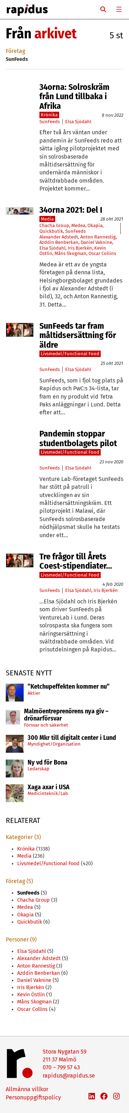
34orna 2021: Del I (70, 210)
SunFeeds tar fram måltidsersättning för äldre (77, 335)
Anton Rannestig (98, 237)
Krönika (49, 114)
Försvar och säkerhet (46, 725)
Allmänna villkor (27, 1089)
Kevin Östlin (31, 995)
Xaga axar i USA (49, 787)
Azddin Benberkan (58, 242)
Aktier (34, 693)
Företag (15, 51)
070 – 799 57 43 (61, 1067)
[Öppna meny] (119, 9)
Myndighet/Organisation (54, 744)
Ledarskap (38, 768)
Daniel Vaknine (96, 242)
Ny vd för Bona (47, 762)
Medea (78, 225)
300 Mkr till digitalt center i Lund (72, 738)
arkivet (55, 33)
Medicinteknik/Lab (48, 793)
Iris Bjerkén (80, 248)
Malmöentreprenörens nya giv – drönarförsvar (66, 715)
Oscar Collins (102, 253)
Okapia (94, 225)
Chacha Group (54, 225)
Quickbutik (51, 231)
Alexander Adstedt (58, 237)
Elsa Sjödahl (78, 121)
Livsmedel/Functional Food (70, 353)
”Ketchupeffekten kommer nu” (69, 686)
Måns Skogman (70, 253)
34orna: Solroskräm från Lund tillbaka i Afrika (74, 96)
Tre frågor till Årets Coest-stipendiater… (75, 561)
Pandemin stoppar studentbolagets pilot (78, 438)
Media (47, 219)
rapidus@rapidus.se (69, 1075)
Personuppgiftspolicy (33, 1097)
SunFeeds (49, 121)
